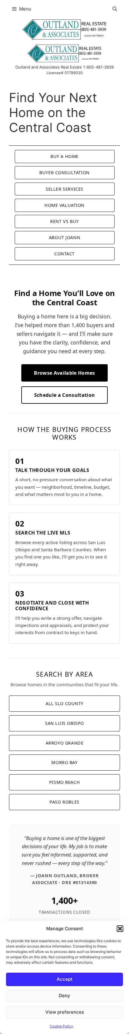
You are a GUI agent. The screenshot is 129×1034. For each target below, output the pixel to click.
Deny (64, 995)
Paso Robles (64, 802)
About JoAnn (64, 237)
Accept (65, 979)
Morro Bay (64, 762)
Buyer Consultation (64, 172)
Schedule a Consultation (64, 395)
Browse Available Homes (64, 373)
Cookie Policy (61, 1026)
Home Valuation (64, 205)
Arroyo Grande (65, 743)
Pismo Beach (64, 782)
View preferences (64, 1012)
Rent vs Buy (64, 221)
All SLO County (64, 703)
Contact (64, 253)
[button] (120, 929)
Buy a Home (64, 156)
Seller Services (64, 189)
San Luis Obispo (64, 723)
